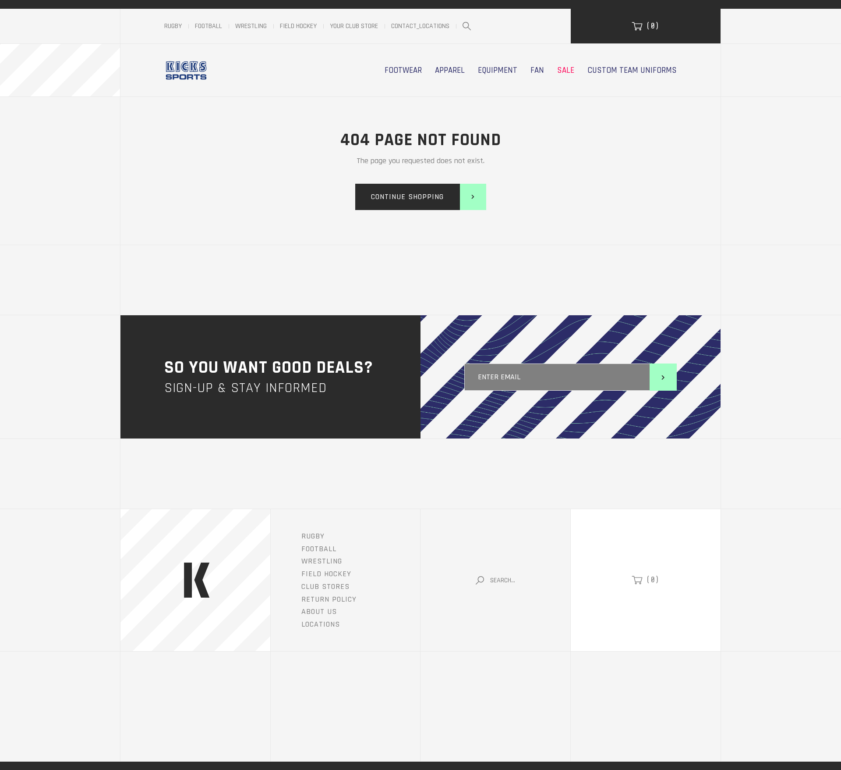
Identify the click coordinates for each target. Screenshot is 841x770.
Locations (320, 624)
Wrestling (251, 26)
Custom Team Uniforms (632, 70)
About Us (319, 611)
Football (208, 26)
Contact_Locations (420, 26)
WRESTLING (321, 561)
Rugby (173, 26)
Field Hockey (298, 26)
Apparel (450, 70)
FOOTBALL (318, 549)
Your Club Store (354, 26)
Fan (537, 70)
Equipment (497, 70)
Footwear (403, 70)
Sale (565, 70)
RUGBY (313, 536)
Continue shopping (407, 197)
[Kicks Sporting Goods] (186, 70)
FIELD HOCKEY (326, 574)
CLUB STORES (325, 586)
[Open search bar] (466, 26)
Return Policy (329, 599)
